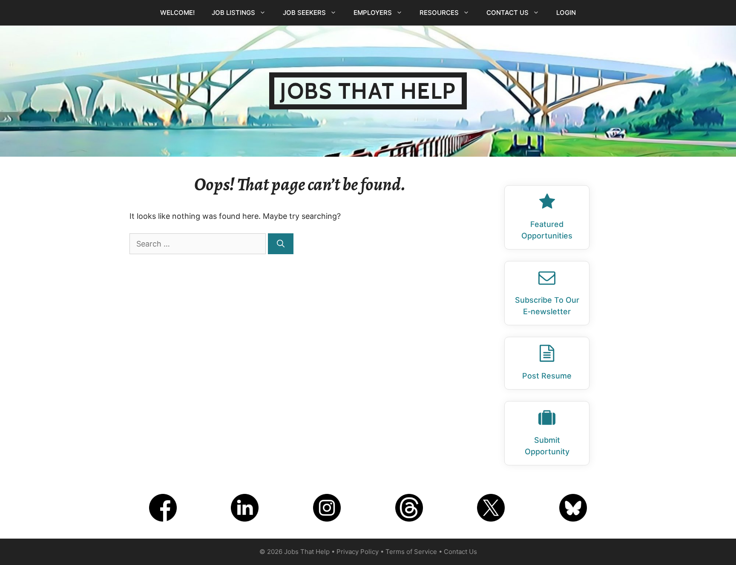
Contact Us (507, 13)
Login (566, 13)
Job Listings (233, 13)
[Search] (280, 243)
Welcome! (177, 13)
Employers (373, 13)
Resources (439, 13)
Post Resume (547, 375)
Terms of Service (411, 552)
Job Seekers (304, 13)
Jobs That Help (368, 90)
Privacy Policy (357, 552)
